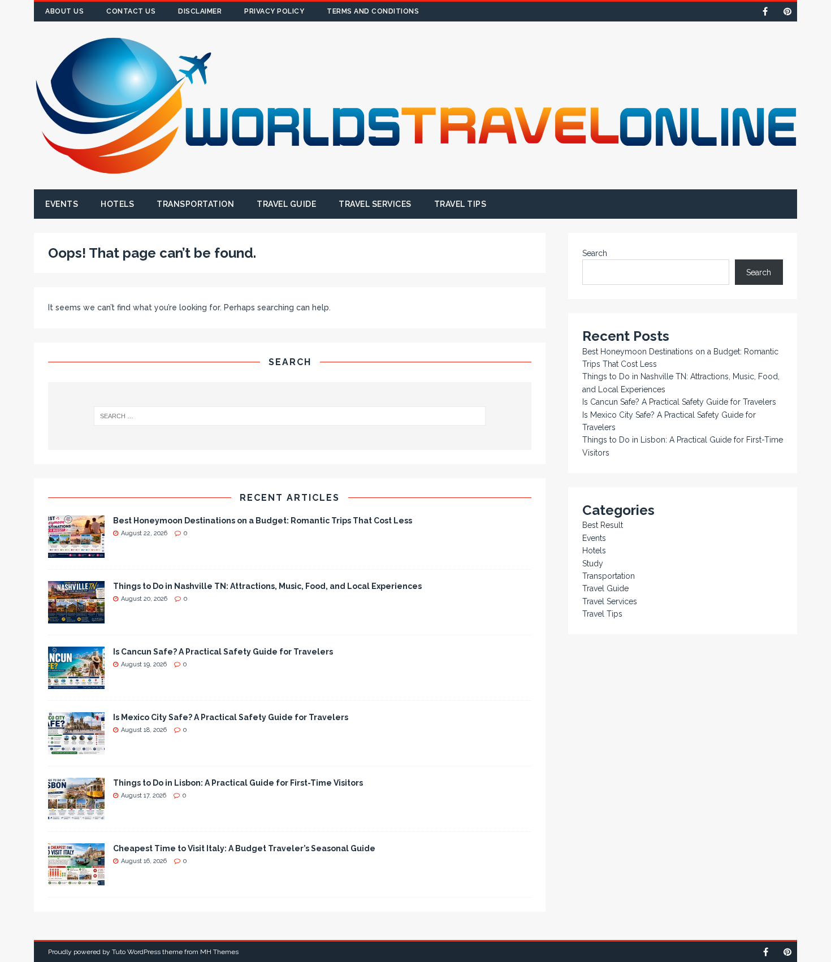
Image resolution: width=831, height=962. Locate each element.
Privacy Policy (274, 11)
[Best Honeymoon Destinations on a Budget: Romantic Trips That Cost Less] (76, 551)
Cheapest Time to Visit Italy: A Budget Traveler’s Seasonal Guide (244, 848)
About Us (64, 11)
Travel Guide (286, 204)
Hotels (117, 204)
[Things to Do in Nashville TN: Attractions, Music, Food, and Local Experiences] (76, 616)
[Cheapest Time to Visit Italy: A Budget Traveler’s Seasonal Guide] (76, 878)
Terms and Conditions (373, 11)
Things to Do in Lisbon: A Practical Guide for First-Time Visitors (238, 782)
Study (592, 563)
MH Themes (219, 952)
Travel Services (375, 204)
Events (61, 204)
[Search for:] (290, 416)
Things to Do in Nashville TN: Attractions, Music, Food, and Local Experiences (267, 586)
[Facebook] (765, 11)
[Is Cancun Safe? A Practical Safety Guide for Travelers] (76, 682)
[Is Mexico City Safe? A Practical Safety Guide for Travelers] (76, 747)
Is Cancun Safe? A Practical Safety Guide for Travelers (223, 651)
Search (594, 253)
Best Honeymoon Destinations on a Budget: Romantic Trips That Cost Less (262, 520)
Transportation (195, 204)
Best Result (602, 525)
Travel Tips (460, 204)
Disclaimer (200, 11)
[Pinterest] (787, 11)
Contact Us (130, 11)
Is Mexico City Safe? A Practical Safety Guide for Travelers (230, 717)
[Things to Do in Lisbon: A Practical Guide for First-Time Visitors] (76, 813)
